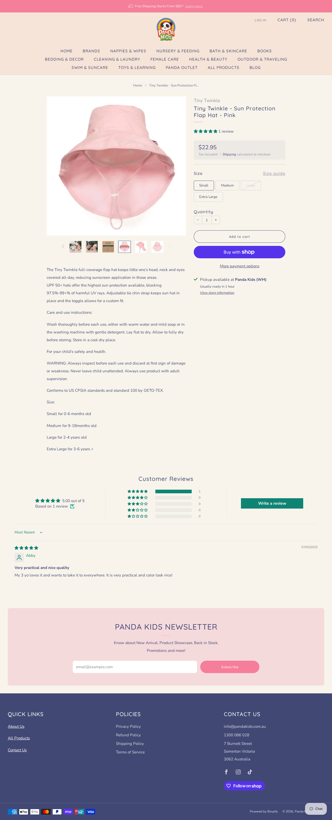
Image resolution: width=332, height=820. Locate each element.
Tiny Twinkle (207, 100)
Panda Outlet (182, 67)
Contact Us (17, 750)
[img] (26, 548)
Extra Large (208, 196)
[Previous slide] (56, 165)
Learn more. (194, 6)
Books (264, 50)
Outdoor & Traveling (262, 59)
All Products (223, 67)
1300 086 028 (236, 735)
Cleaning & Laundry (117, 59)
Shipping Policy (130, 743)
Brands (91, 50)
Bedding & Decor (64, 59)
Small (203, 185)
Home (66, 50)
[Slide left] (63, 246)
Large (250, 185)
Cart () (287, 19)
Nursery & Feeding (177, 50)
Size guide (274, 173)
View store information (217, 292)
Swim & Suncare (90, 67)
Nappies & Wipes (128, 50)
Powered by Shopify (264, 811)
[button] (206, 131)
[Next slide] (175, 165)
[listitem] (166, 6)
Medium (227, 185)
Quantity (203, 211)
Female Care (164, 59)
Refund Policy (128, 735)
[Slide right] (169, 246)
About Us (16, 726)
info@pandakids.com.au (245, 726)
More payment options (239, 266)
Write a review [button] (272, 503)
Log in (260, 20)
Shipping (229, 154)
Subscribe (230, 667)
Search (315, 19)
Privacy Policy (128, 726)
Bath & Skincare (228, 50)
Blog (255, 67)
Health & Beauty (208, 59)
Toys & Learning (137, 67)
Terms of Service (130, 752)
